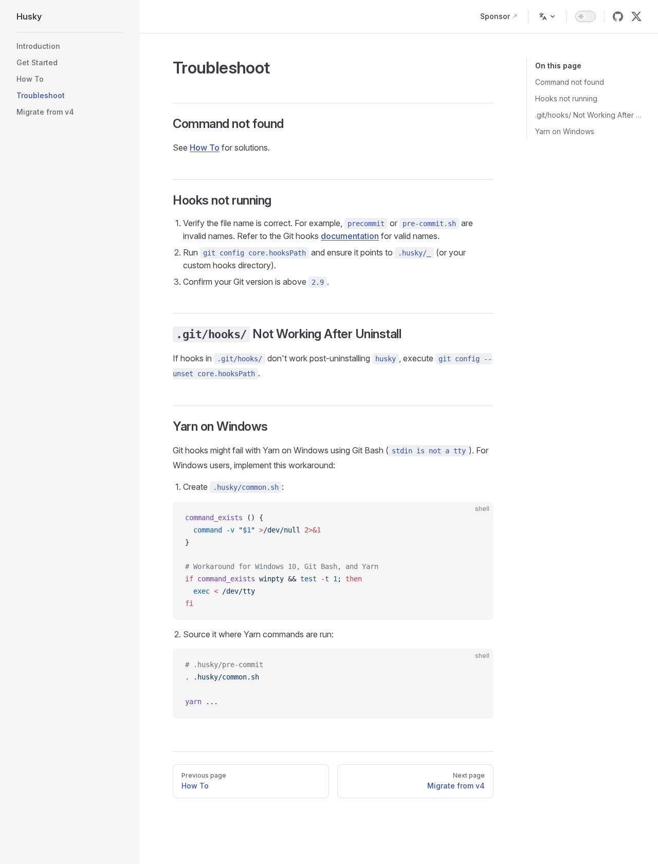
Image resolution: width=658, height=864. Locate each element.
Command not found (569, 82)
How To (205, 147)
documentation (350, 236)
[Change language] (547, 16)
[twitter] (636, 16)
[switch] (585, 16)
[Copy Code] (477, 518)
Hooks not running (566, 98)
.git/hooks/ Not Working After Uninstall (588, 115)
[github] (618, 16)
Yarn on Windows (564, 131)
